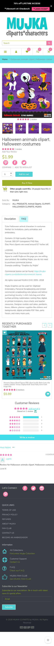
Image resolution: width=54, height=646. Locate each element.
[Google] (11, 492)
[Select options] (47, 394)
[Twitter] (24, 162)
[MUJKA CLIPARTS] (27, 26)
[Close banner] (51, 6)
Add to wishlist (23, 167)
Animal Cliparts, (35, 203)
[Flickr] (21, 492)
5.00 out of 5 (34, 408)
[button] (23, 119)
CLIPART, (46, 203)
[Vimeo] (35, 492)
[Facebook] (14, 162)
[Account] (16, 51)
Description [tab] (10, 218)
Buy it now (27, 183)
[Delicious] (39, 492)
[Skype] (42, 492)
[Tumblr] (28, 492)
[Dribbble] (32, 492)
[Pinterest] (5, 494)
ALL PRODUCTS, (19, 203)
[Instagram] (42, 488)
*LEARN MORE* (41, 9)
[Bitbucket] (25, 492)
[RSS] (18, 492)
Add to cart (24, 174)
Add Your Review (9, 151)
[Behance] (49, 492)
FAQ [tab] (23, 218)
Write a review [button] (27, 437)
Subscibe (9, 607)
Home (5, 59)
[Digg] (46, 492)
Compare (6, 167)
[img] (6, 455)
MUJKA (15, 200)
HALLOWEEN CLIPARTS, (23, 206)
